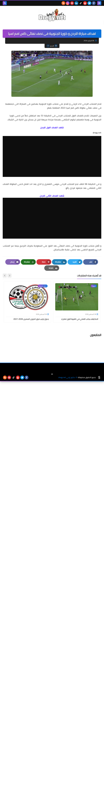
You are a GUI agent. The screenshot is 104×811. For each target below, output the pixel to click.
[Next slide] (5, 276)
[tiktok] (81, 3)
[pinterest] (72, 3)
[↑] (52, 374)
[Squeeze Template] (99, 377)
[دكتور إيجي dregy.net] (52, 15)
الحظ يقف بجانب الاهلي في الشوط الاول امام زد (79, 319)
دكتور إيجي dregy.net (66, 377)
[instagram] (68, 3)
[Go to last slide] (9, 276)
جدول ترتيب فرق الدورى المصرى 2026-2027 (31, 319)
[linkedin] (76, 3)
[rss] (63, 3)
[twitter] (89, 3)
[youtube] (85, 3)
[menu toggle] (99, 3)
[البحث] (5, 3)
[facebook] (94, 3)
